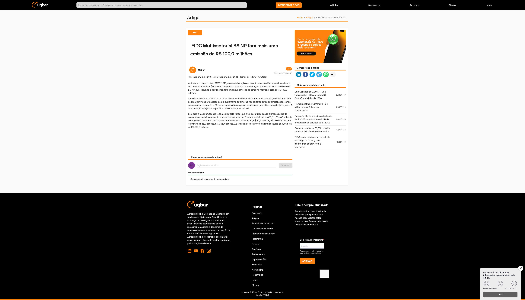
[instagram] (209, 251)
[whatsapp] (326, 75)
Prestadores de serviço (263, 233)
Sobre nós (257, 213)
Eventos (256, 244)
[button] (289, 5)
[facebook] (305, 75)
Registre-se (257, 274)
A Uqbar (334, 5)
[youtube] (196, 251)
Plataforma (257, 238)
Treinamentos (258, 254)
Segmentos (374, 5)
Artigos (309, 17)
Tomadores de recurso (263, 223)
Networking (257, 269)
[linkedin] (298, 75)
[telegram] (319, 75)
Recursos (414, 5)
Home (300, 17)
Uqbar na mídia (259, 259)
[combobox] (161, 5)
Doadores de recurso (262, 228)
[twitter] (312, 75)
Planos (452, 5)
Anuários (256, 249)
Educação (257, 264)
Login (254, 280)
